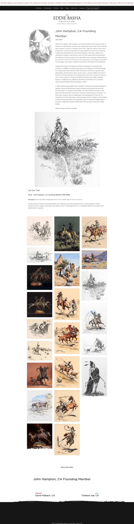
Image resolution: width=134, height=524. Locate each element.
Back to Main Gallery (67, 467)
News (61, 8)
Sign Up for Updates (92, 8)
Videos (67, 8)
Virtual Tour (74, 8)
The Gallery (39, 8)
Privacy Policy (72, 523)
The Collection (47, 8)
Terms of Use (79, 523)
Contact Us (82, 8)
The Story (56, 8)
